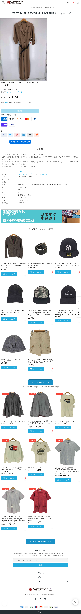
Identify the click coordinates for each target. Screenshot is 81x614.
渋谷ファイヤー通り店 (14, 92)
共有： (3, 131)
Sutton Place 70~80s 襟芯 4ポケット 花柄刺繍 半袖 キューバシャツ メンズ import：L (40, 518)
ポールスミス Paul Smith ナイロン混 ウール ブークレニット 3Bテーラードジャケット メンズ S (13, 265)
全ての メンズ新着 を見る (40, 382)
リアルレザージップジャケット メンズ (13, 421)
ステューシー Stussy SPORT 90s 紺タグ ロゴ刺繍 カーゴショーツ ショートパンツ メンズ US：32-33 (40, 361)
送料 (6, 102)
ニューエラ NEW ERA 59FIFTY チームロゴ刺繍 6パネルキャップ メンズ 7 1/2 (67, 264)
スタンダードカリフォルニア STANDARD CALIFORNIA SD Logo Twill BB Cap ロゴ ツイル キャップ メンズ (67, 312)
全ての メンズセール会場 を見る (40, 541)
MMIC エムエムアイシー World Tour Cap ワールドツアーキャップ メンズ (12, 311)
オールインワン (31, 174)
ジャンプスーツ (42, 174)
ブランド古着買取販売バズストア (15, 2)
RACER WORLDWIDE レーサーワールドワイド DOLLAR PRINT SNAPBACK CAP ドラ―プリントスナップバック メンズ (40, 313)
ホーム (27, 7)
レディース (21, 174)
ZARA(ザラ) (21, 171)
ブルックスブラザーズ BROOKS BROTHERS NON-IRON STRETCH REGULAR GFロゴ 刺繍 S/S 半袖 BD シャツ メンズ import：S (67, 470)
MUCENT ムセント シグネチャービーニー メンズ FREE (13, 360)
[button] (75, 602)
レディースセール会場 (49, 386)
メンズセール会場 (30, 386)
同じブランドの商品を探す (20, 142)
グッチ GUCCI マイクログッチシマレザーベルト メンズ (40, 264)
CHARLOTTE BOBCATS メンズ (64, 421)
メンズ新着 (33, 229)
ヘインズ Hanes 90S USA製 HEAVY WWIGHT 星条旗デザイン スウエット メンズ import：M (13, 469)
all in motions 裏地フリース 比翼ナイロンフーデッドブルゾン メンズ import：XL (40, 423)
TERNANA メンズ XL (34, 468)
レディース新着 (46, 229)
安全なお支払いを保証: (9, 115)
